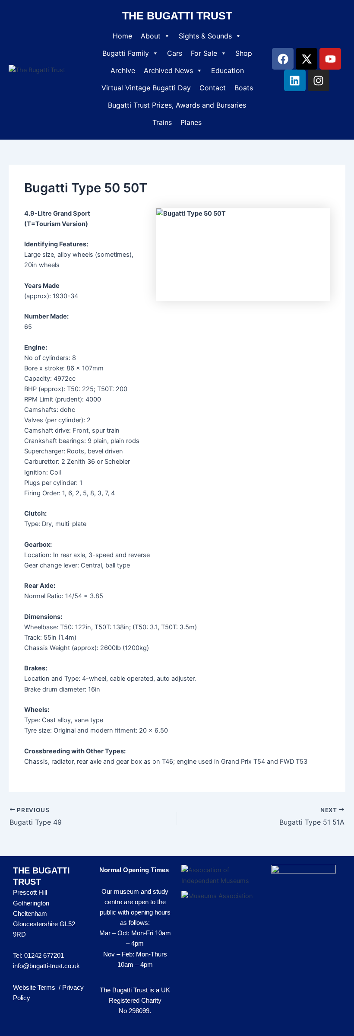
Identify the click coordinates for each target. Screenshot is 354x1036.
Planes (191, 122)
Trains (162, 122)
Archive (123, 70)
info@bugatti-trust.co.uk (46, 966)
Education (227, 70)
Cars (174, 53)
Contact (212, 87)
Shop (243, 53)
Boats (243, 87)
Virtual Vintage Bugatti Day (146, 87)
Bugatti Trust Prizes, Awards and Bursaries (177, 105)
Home (122, 36)
